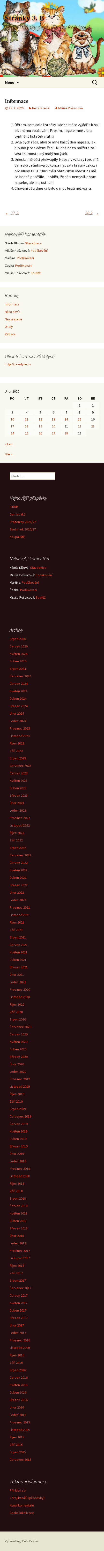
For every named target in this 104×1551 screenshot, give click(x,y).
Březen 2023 (19, 795)
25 (26, 433)
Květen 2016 (18, 1385)
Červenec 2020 (20, 1027)
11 (26, 419)
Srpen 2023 (18, 758)
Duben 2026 (18, 661)
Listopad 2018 (20, 1176)
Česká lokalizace (22, 1513)
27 (53, 433)
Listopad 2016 (20, 1347)
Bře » (8, 454)
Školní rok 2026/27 (23, 529)
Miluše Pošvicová (70, 108)
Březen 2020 (19, 1056)
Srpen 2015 (18, 1452)
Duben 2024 (18, 698)
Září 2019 (16, 1101)
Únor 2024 (17, 713)
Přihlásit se (18, 1490)
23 (93, 426)
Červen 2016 (19, 1377)
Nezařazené (41, 108)
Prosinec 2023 (20, 728)
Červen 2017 (19, 1295)
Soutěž (36, 273)
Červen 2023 (19, 773)
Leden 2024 (18, 721)
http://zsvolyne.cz (18, 364)
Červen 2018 (19, 1206)
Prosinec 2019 (20, 1079)
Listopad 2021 (20, 915)
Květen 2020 (18, 1042)
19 (40, 426)
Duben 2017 (18, 1310)
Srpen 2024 (18, 668)
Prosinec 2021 (20, 907)
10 (12, 419)
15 (79, 419)
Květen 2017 (18, 1303)
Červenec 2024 (20, 676)
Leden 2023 (18, 810)
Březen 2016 (19, 1400)
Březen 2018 (19, 1228)
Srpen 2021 (18, 937)
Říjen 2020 (17, 1004)
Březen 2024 (19, 706)
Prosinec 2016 (20, 1340)
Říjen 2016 (17, 1355)
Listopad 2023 (20, 736)
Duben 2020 (18, 1049)
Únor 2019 (17, 1153)
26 (40, 433)
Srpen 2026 (18, 639)
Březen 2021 (19, 967)
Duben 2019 (18, 1139)
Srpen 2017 (18, 1280)
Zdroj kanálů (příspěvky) (27, 1498)
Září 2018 (16, 1191)
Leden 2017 (18, 1333)
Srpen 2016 (18, 1370)
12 (40, 419)
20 (53, 426)
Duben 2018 (18, 1221)
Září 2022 (16, 840)
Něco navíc (12, 312)
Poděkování (39, 250)
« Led (8, 444)
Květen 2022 (18, 870)
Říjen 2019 (17, 1094)
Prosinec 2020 (20, 989)
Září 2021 (16, 930)
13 (53, 419)
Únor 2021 (17, 974)
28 (66, 433)
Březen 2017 (19, 1318)
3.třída (14, 507)
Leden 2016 (18, 1415)
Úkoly (9, 326)
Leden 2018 (18, 1243)
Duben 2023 (18, 788)
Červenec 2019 (20, 1116)
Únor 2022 (17, 892)
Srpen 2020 (18, 1019)
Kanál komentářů (22, 1505)
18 (26, 426)
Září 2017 (16, 1273)
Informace (12, 304)
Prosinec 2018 (20, 1168)
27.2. (12, 213)
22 (79, 426)
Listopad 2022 (20, 825)
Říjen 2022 (17, 833)
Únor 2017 (17, 1325)
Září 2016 (16, 1362)
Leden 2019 (18, 1161)
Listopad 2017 (20, 1258)
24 (12, 433)
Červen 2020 (19, 1034)
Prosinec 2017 (20, 1250)
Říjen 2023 (17, 743)
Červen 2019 (19, 1124)
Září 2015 (16, 1444)
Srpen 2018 (18, 1198)
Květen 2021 (18, 952)
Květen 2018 (18, 1213)
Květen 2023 (18, 780)
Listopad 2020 (20, 997)
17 (12, 426)
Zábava (10, 334)
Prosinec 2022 (20, 818)
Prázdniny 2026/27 (23, 522)
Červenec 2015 (20, 1459)
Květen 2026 (18, 654)
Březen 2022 (19, 885)
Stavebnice (33, 243)
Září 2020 (16, 1012)
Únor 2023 (17, 803)
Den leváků (18, 514)
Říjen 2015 (17, 1437)
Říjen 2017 (17, 1265)
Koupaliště (17, 537)
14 (66, 419)
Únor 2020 (17, 1064)
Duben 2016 (18, 1392)
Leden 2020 (18, 1071)
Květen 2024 (18, 691)
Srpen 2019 (18, 1109)
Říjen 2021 (17, 922)
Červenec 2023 (20, 765)
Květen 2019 (18, 1131)
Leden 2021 (18, 982)
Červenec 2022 (20, 855)
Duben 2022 (18, 877)
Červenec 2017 (20, 1288)
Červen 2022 (19, 862)
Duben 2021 (18, 959)
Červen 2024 (19, 683)
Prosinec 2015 (20, 1422)
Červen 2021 (19, 945)
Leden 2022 (18, 900)
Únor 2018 (17, 1236)
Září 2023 (16, 751)
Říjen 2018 (17, 1183)
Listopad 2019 (20, 1086)
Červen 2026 (19, 646)
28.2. (92, 213)
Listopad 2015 (20, 1430)
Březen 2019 (19, 1146)
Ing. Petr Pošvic (27, 1541)
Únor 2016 (17, 1407)
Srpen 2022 (18, 848)
